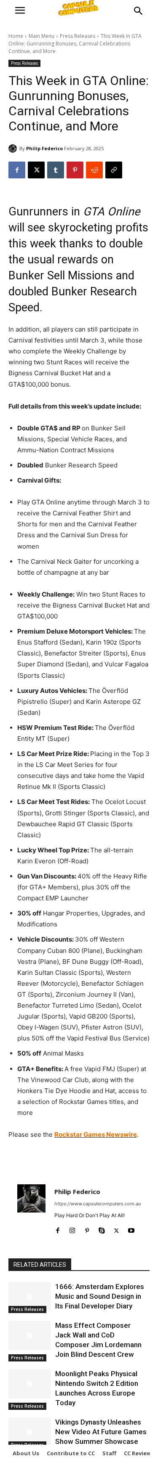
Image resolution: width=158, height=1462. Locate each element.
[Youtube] (131, 1229)
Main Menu (41, 36)
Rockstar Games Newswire (95, 1134)
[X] (36, 170)
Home (15, 36)
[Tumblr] (55, 170)
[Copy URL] (113, 170)
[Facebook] (16, 170)
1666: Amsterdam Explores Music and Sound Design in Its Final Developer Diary (99, 1296)
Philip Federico (44, 148)
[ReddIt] (94, 170)
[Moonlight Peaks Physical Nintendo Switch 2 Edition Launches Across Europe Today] (29, 1383)
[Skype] (102, 1229)
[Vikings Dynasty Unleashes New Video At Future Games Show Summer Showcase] (29, 1432)
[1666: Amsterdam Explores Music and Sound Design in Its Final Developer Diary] (29, 1296)
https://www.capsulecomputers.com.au (97, 1204)
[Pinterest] (75, 170)
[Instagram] (72, 1229)
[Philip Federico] (13, 148)
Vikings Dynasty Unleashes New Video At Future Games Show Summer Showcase (101, 1432)
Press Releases (77, 36)
